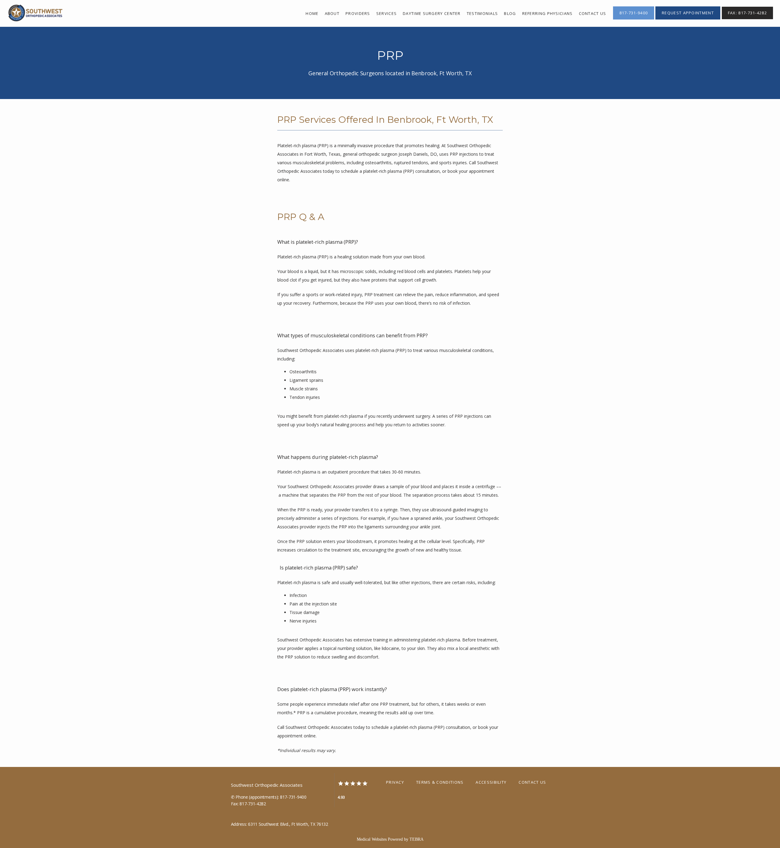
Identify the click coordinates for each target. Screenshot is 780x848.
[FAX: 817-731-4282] (747, 19)
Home (312, 13)
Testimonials (482, 13)
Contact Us (532, 782)
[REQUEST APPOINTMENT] (688, 19)
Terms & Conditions (439, 782)
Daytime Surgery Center (432, 13)
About (332, 13)
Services (386, 13)
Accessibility (491, 782)
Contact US (592, 13)
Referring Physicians (547, 13)
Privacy (395, 782)
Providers (358, 13)
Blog (510, 13)
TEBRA (417, 839)
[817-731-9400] (633, 19)
